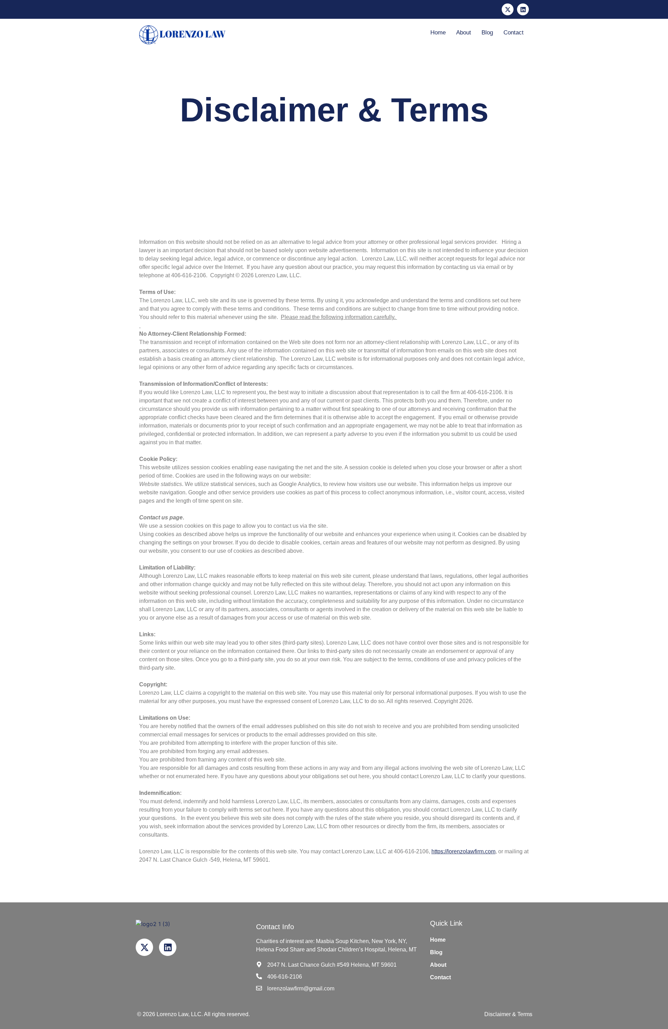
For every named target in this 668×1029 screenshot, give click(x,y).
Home (438, 32)
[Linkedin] (523, 9)
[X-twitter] (508, 9)
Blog (487, 32)
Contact (513, 32)
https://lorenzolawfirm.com (463, 851)
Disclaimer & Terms (508, 1014)
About (463, 32)
